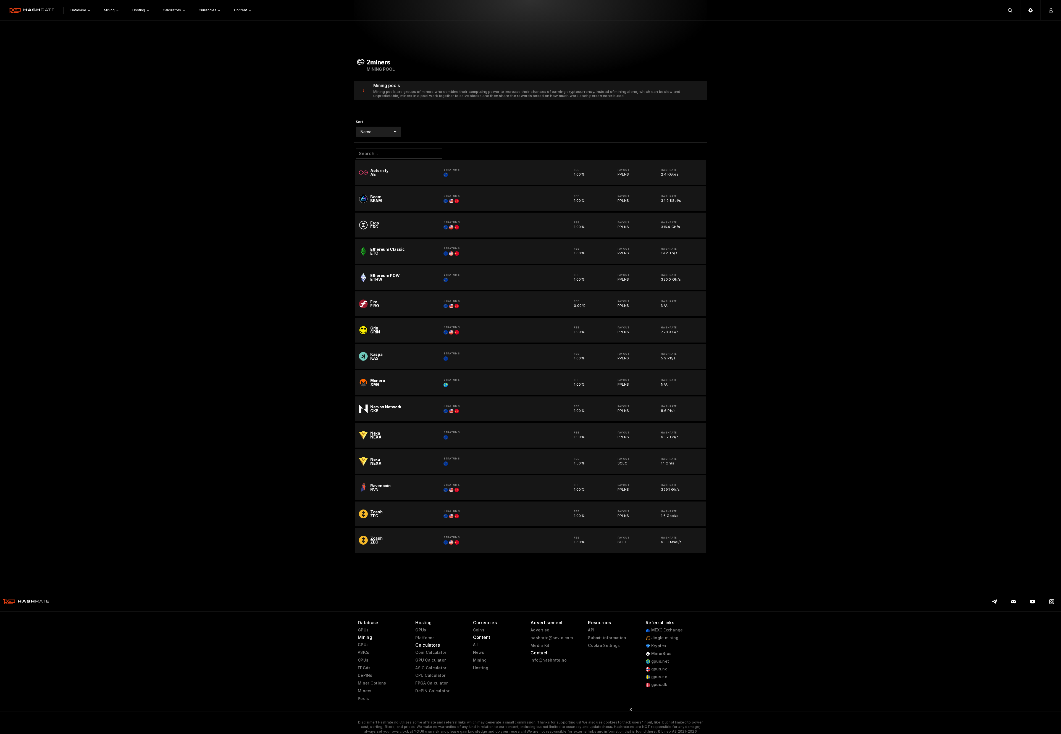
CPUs (363, 660)
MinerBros (661, 653)
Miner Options (372, 683)
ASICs (363, 652)
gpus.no (659, 669)
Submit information (607, 638)
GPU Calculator (430, 660)
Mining (480, 660)
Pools (363, 698)
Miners (365, 691)
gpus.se (658, 677)
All (475, 644)
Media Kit (540, 645)
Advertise (540, 630)
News (478, 652)
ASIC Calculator (430, 668)
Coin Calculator (430, 652)
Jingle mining (664, 638)
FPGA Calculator (431, 683)
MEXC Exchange (666, 630)
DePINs (365, 675)
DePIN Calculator (432, 691)
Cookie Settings (604, 645)
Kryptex (658, 646)
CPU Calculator (430, 675)
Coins (478, 630)
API (591, 630)
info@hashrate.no (548, 660)
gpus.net (659, 661)
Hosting (481, 668)
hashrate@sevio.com (551, 638)
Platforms (425, 638)
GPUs (363, 630)
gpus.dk (658, 684)
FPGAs (364, 668)
